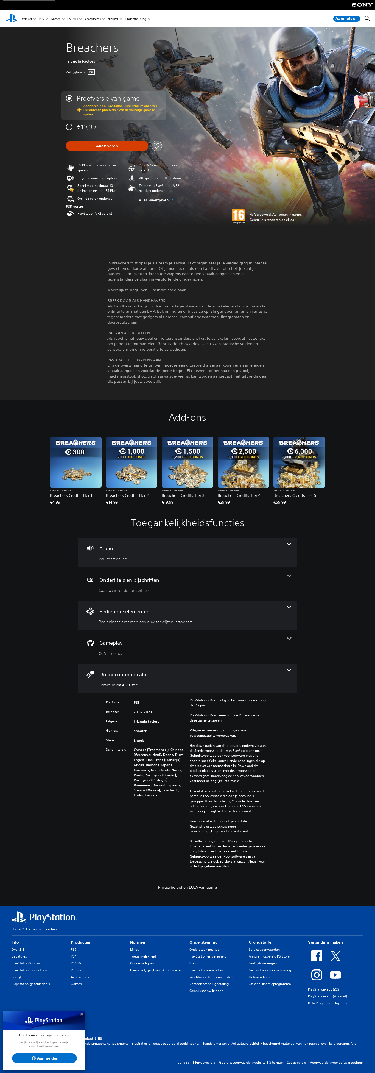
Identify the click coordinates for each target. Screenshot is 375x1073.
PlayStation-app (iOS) (324, 989)
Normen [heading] (137, 942)
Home (16, 929)
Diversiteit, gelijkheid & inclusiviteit (156, 970)
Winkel (27, 19)
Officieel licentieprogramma (270, 983)
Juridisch (184, 1062)
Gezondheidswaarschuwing (270, 970)
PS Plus (72, 19)
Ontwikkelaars (259, 977)
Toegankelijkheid (143, 956)
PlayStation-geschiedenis (31, 983)
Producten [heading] (80, 942)
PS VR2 (76, 963)
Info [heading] (15, 942)
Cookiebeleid (296, 1062)
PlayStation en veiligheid (207, 956)
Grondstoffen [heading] (261, 942)
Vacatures (19, 956)
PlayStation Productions (29, 970)
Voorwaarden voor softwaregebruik (336, 1062)
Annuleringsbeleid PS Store (269, 956)
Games (55, 19)
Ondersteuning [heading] (203, 942)
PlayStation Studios (26, 963)
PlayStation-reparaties (206, 970)
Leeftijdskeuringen (263, 963)
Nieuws (113, 19)
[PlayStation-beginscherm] (12, 18)
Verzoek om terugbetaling (209, 983)
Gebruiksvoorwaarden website (242, 1062)
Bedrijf (16, 977)
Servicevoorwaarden (264, 949)
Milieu (134, 949)
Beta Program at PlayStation (329, 1003)
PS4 (74, 956)
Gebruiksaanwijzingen (206, 990)
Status (194, 963)
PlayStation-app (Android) (327, 996)
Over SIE (18, 949)
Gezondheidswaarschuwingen (213, 826)
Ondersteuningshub (204, 949)
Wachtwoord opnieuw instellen (212, 977)
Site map (276, 1062)
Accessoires (93, 19)
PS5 (41, 19)
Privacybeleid (205, 1062)
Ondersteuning (135, 19)
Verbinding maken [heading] (325, 942)
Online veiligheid (142, 963)
